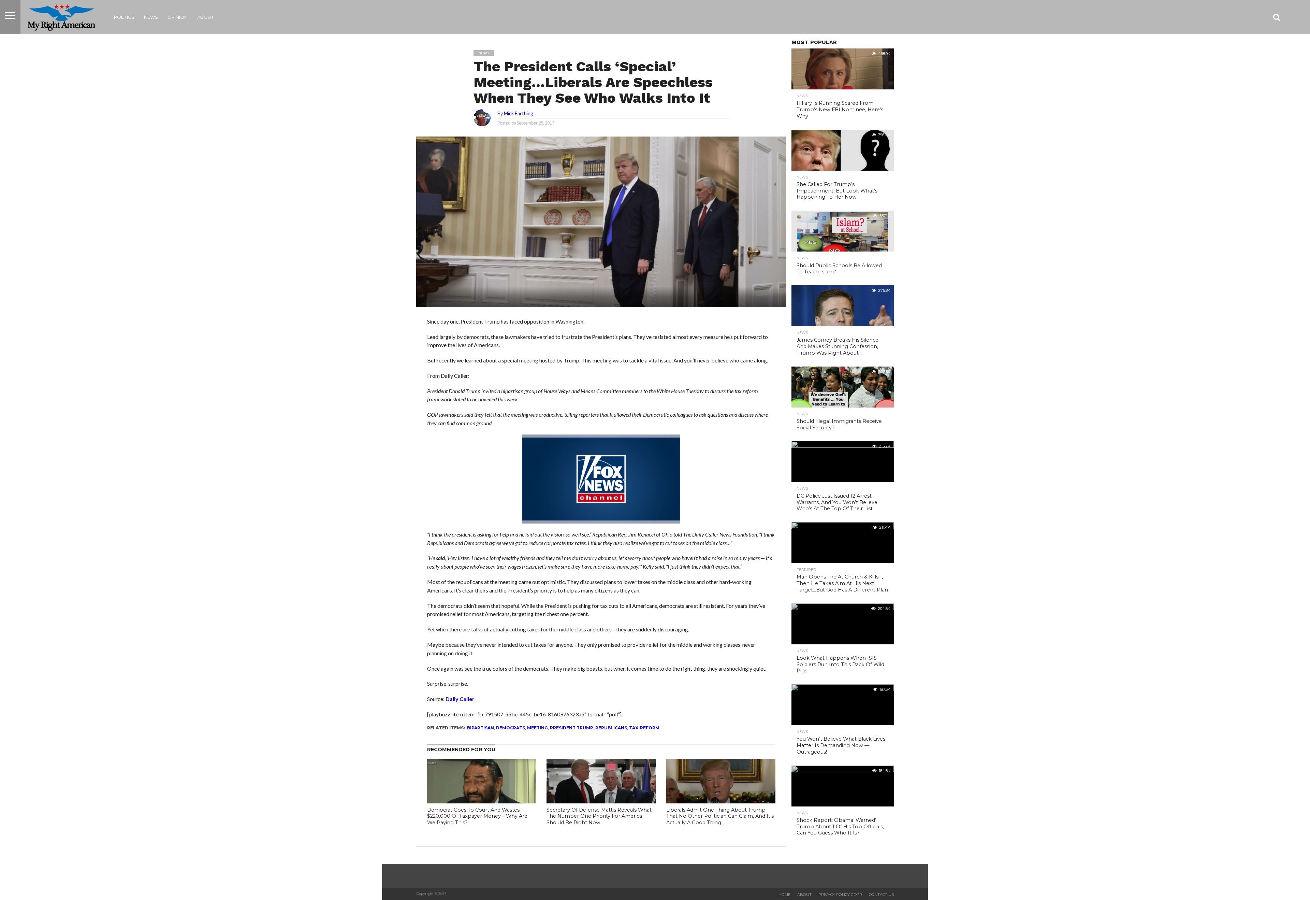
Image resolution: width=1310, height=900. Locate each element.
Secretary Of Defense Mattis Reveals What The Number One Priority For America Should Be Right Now (599, 816)
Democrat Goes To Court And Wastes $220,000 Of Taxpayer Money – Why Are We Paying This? (477, 816)
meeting (537, 727)
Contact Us (881, 894)
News (151, 17)
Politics (124, 17)
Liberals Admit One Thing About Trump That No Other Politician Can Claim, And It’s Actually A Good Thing (720, 816)
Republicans (611, 727)
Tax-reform (644, 727)
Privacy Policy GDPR (840, 894)
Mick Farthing (518, 113)
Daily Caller (460, 699)
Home (784, 894)
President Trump (571, 727)
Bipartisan (480, 727)
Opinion (178, 17)
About (205, 17)
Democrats (510, 727)
